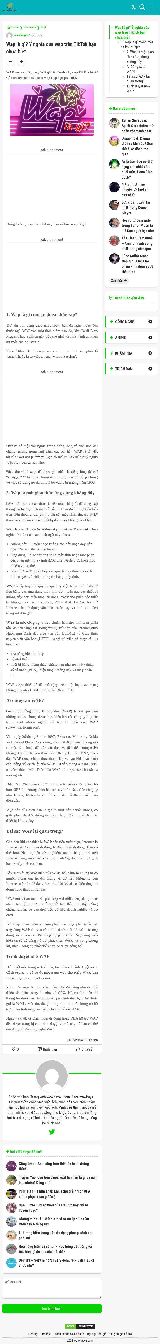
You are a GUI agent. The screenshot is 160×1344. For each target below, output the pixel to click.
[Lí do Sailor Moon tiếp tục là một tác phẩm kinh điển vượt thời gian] (114, 262)
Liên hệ (33, 1334)
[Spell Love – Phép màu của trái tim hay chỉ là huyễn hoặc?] (11, 1211)
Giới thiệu (46, 1334)
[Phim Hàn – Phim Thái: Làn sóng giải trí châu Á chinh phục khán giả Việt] (11, 1197)
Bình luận (49, 1049)
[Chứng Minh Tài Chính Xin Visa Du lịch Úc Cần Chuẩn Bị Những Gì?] (11, 1225)
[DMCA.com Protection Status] (80, 1328)
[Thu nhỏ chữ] (10, 61)
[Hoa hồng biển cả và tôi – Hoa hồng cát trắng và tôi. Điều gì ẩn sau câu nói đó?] (11, 1253)
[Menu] (153, 7)
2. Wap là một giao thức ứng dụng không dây (140, 57)
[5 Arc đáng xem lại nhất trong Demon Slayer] (114, 209)
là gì (43, 27)
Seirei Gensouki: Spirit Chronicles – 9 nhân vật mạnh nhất (138, 125)
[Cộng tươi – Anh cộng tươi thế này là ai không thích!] (11, 1170)
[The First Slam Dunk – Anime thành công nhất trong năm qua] (114, 244)
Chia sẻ (86, 1049)
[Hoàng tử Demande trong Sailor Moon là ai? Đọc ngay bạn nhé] (114, 227)
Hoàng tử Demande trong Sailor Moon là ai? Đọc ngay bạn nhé (138, 225)
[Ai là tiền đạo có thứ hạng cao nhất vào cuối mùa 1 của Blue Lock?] (114, 168)
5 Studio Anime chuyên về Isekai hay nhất (135, 189)
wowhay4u (21, 35)
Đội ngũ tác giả (96, 1334)
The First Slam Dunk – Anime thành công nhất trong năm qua (137, 243)
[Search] (142, 7)
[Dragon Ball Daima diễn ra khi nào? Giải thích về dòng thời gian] (114, 145)
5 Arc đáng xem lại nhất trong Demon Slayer (136, 207)
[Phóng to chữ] (22, 61)
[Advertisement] (52, 183)
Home (15, 27)
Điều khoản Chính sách (69, 1334)
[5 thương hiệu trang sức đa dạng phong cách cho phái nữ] (11, 1239)
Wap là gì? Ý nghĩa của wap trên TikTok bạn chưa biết (132, 32)
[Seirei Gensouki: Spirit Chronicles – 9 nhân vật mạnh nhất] (114, 127)
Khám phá (30, 27)
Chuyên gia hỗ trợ (120, 1334)
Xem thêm (117, 281)
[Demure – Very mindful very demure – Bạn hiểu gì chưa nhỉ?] (11, 1266)
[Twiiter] (52, 1132)
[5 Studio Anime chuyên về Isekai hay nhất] (114, 191)
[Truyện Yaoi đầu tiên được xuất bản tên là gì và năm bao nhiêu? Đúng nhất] (11, 1184)
